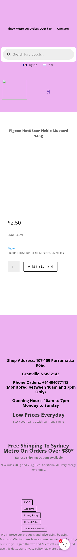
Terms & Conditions (34, 528)
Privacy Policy (31, 515)
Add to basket (40, 266)
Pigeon (12, 248)
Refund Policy (31, 521)
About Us (29, 508)
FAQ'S (27, 502)
